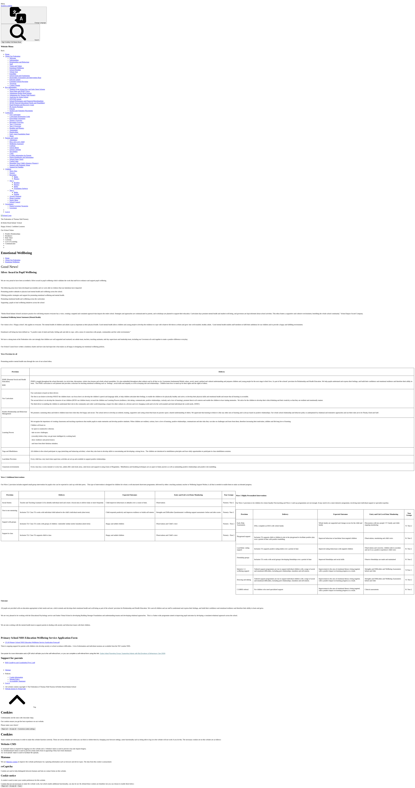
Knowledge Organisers (17, 118)
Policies (12, 109)
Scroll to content (6, 6)
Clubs (12, 153)
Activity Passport (15, 196)
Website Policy (15, 679)
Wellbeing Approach (17, 144)
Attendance (13, 140)
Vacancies (13, 83)
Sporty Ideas (14, 200)
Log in (7, 212)
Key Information (11, 87)
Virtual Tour (14, 72)
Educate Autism (15, 79)
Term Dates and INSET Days (20, 91)
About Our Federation (12, 56)
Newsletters (14, 151)
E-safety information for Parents (20, 155)
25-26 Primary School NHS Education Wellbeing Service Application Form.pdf (32, 642)
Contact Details (15, 85)
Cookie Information (16, 677)
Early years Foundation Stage (20, 134)
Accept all (13, 729)
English (16, 194)
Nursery (12, 173)
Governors (13, 208)
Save (19, 786)
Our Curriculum (15, 115)
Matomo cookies (12, 762)
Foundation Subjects (21, 188)
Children (8, 169)
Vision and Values (16, 66)
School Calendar (15, 150)
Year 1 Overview (15, 124)
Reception (13, 175)
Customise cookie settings (26, 729)
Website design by (15, 689)
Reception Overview (17, 122)
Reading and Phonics (17, 128)
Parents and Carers (11, 138)
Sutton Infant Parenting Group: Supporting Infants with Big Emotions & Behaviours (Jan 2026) (132, 653)
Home (7, 54)
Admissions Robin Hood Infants (21, 93)
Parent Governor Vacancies (19, 206)
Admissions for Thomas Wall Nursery (22, 95)
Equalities (13, 74)
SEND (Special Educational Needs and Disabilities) (27, 103)
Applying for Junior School (19, 97)
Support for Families (16, 167)
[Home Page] (6, 215)
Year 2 (12, 190)
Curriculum (9, 113)
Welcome (13, 58)
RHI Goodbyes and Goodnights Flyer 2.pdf (20, 663)
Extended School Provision (19, 81)
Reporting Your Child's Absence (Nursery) (24, 163)
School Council (15, 202)
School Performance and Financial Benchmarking (26, 101)
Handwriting (14, 132)
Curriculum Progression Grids (20, 116)
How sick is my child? (17, 142)
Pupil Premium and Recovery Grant (22, 105)
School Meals (14, 148)
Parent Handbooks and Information (22, 157)
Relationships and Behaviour (19, 62)
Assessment (14, 130)
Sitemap (8, 670)
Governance (9, 204)
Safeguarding (14, 60)
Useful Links (14, 161)
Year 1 (12, 181)
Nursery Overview (16, 120)
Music (12, 136)
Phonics (16, 179)
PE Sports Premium (16, 107)
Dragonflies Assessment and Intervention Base (25, 78)
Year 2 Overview (15, 126)
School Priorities (15, 70)
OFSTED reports (15, 99)
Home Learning (15, 198)
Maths (16, 177)
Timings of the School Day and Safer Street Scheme (27, 89)
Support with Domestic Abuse (20, 165)
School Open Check (16, 159)
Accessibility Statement (17, 681)
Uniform (12, 146)
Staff (11, 64)
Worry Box (13, 171)
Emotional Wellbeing (17, 68)
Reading (17, 183)
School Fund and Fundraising (20, 76)
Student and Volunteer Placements (21, 111)
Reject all (5, 729)
